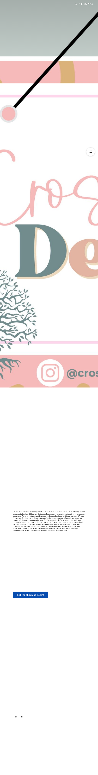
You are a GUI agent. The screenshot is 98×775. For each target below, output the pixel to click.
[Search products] (90, 151)
